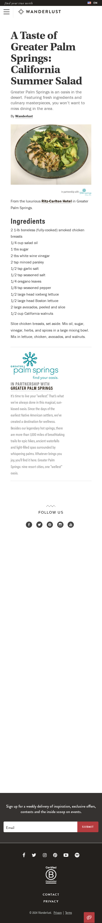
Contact (51, 894)
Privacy (51, 901)
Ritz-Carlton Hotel (57, 201)
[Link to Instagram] (45, 855)
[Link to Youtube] (66, 855)
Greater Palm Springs (32, 388)
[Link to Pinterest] (55, 855)
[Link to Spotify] (77, 855)
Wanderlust (24, 116)
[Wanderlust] (39, 12)
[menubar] (92, 3)
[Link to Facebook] (24, 855)
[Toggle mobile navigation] (6, 11)
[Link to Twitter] (34, 855)
